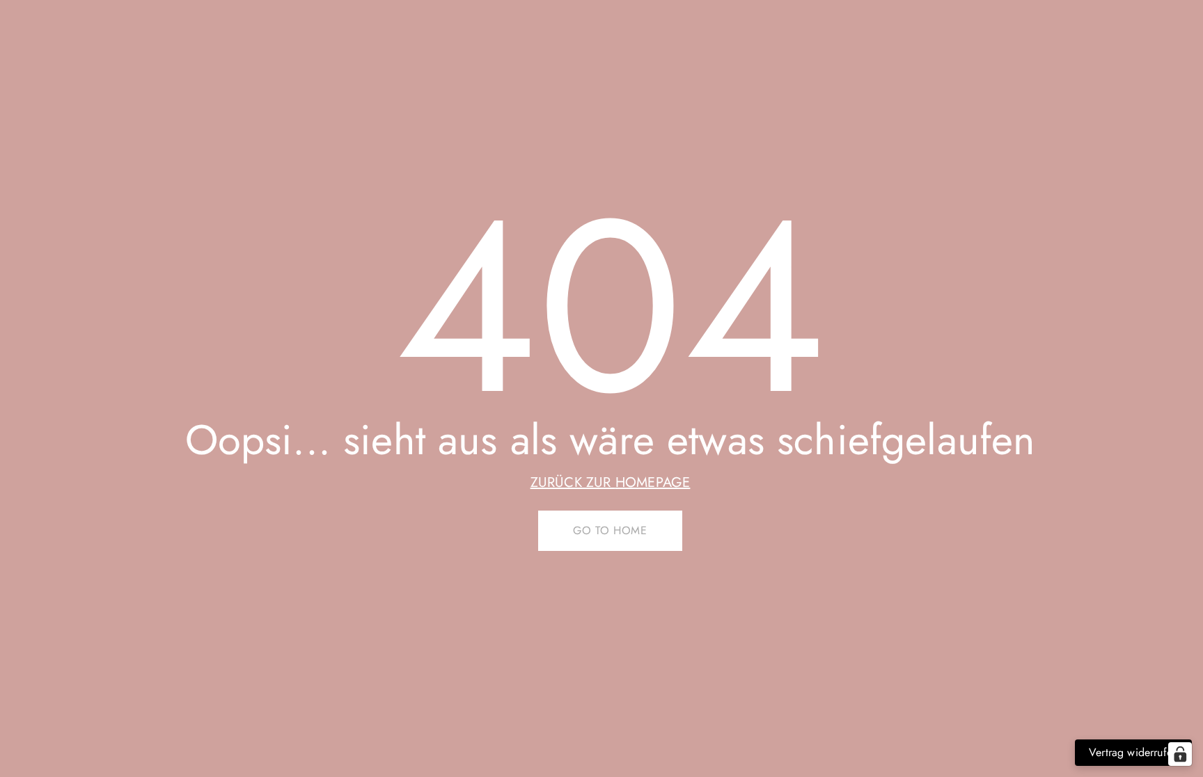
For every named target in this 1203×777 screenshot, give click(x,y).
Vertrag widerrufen (1133, 752)
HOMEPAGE (653, 482)
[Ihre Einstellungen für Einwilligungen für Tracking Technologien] (1180, 754)
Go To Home (610, 530)
